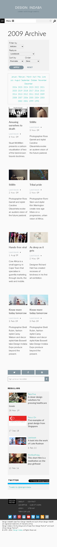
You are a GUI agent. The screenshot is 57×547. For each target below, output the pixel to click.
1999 (31, 101)
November (42, 80)
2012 (26, 94)
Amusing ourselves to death (15, 125)
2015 (42, 90)
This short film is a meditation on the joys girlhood (37, 460)
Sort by (12, 57)
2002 (20, 101)
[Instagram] (24, 517)
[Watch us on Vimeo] (33, 517)
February (22, 76)
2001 (26, 101)
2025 (20, 87)
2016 (37, 90)
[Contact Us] (47, 517)
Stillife (33, 122)
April (34, 76)
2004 (37, 97)
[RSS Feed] (42, 517)
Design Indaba (17, 530)
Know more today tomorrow (18, 311)
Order (28, 57)
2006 (26, 97)
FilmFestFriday (34, 454)
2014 (14, 94)
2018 (26, 90)
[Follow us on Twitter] (14, 372)
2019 (20, 90)
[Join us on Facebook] (28, 372)
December (28, 83)
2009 (42, 94)
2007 (20, 97)
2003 (42, 97)
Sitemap (31, 508)
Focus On (32, 417)
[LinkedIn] (37, 517)
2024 (26, 87)
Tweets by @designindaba (20, 487)
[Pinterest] (19, 517)
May (39, 76)
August (17, 80)
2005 (31, 97)
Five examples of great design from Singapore (36, 423)
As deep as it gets (37, 248)
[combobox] (44, 21)
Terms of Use (24, 511)
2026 (14, 87)
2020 (14, 90)
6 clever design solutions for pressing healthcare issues (28, 401)
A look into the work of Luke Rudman (38, 442)
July (12, 80)
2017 (31, 90)
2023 (31, 87)
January (14, 76)
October (34, 80)
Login (20, 508)
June (44, 76)
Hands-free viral (18, 247)
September (25, 80)
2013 (20, 94)
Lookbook (14, 133)
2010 (37, 94)
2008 (14, 97)
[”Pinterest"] (41, 372)
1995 (37, 101)
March (29, 76)
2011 (31, 94)
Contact (32, 501)
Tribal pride (36, 184)
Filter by (13, 42)
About (21, 501)
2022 (37, 87)
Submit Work (35, 505)
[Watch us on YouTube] (28, 517)
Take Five (32, 394)
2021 (42, 87)
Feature (12, 50)
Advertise (22, 505)
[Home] (28, 7)
